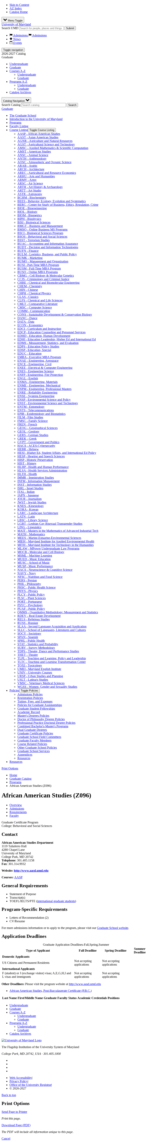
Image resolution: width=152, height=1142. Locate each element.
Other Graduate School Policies (37, 747)
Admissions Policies (30, 694)
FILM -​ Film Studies (30, 417)
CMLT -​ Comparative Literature (37, 304)
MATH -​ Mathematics (31, 534)
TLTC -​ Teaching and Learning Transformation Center (51, 662)
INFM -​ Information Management (38, 481)
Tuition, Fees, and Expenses (34, 701)
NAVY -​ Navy (26, 573)
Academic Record (28, 712)
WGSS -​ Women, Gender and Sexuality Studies (47, 686)
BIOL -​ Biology (27, 211)
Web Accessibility (21, 1077)
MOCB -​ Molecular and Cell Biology (40, 552)
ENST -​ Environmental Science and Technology (47, 403)
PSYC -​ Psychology (30, 605)
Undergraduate (19, 64)
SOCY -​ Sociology (29, 633)
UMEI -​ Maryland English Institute (39, 669)
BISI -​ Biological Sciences (33, 222)
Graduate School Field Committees (39, 737)
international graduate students (56, 901)
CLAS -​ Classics (27, 296)
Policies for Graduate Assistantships (39, 705)
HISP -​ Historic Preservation (35, 460)
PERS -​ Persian (27, 580)
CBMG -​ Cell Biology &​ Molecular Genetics (45, 275)
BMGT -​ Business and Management (40, 226)
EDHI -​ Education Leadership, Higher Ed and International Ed (56, 339)
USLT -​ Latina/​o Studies (32, 679)
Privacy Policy (19, 1081)
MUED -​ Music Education (34, 559)
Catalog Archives (20, 92)
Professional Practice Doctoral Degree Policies (46, 722)
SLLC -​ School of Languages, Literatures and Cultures (51, 630)
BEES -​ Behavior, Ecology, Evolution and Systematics (51, 201)
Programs (15, 122)
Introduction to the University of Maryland (36, 119)
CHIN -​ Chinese (27, 289)
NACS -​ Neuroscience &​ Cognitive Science (44, 569)
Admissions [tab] (17, 808)
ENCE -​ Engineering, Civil (34, 364)
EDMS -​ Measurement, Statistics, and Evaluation (48, 343)
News (16, 39)
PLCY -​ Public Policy (31, 594)
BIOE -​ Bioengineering (32, 208)
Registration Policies (30, 698)
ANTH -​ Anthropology (32, 158)
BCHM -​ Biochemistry (31, 197)
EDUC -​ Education (29, 353)
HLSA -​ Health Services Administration (42, 470)
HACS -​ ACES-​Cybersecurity (36, 445)
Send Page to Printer (14, 1111)
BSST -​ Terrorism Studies (33, 240)
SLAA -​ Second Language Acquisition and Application (51, 626)
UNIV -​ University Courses (34, 672)
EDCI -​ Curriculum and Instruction (39, 328)
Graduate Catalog (20, 778)
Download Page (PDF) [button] (16, 1125)
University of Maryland (16, 24)
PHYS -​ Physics (27, 591)
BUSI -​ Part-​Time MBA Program (38, 265)
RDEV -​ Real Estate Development (39, 615)
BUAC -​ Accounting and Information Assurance (47, 243)
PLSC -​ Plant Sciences (31, 598)
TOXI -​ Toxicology (29, 665)
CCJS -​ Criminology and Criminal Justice (43, 279)
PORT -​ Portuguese (29, 601)
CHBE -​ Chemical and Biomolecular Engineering (48, 282)
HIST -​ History (26, 463)
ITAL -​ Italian (26, 491)
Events (17, 42)
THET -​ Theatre (27, 654)
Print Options (10, 768)
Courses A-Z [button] (18, 71)
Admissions (20, 35)
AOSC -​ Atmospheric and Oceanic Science (44, 162)
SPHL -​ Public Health (31, 640)
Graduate (15, 67)
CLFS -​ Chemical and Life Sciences (40, 300)
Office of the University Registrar (30, 1084)
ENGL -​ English (27, 378)
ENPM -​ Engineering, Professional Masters (44, 389)
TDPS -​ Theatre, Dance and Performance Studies (48, 651)
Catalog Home (19, 12)
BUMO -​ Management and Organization (42, 261)
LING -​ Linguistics (29, 527)
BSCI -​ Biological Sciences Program (40, 233)
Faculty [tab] (14, 815)
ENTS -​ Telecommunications (35, 410)
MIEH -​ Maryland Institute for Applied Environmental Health (55, 541)
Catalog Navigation (14, 100)
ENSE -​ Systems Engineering (35, 396)
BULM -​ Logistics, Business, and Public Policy (47, 254)
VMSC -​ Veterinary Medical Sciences (41, 683)
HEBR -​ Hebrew (28, 449)
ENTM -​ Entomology (31, 406)
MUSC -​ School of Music (33, 562)
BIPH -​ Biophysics (29, 219)
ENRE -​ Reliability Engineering (37, 392)
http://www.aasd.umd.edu (31, 870)
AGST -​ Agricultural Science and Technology (46, 144)
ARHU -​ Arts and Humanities (36, 176)
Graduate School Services (33, 751)
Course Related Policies (32, 744)
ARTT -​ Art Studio (29, 190)
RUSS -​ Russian (27, 623)
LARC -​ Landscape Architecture (37, 513)
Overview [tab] (16, 805)
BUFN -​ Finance (28, 250)
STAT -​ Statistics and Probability (37, 644)
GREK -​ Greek (27, 438)
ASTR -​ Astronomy (29, 194)
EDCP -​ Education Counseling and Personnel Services (51, 332)
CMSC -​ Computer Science (34, 307)
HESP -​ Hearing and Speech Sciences (41, 456)
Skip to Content (19, 4)
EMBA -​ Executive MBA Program (39, 357)
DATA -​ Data (25, 321)
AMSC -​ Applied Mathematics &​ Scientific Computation (52, 148)
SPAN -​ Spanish (27, 637)
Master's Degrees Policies (33, 715)
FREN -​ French (27, 424)
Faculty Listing (19, 126)
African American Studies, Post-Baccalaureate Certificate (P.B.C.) (51, 990)
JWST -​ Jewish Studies (31, 502)
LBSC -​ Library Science (32, 520)
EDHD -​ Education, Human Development (43, 335)
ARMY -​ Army (27, 180)
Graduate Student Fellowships (36, 708)
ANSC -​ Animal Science (32, 155)
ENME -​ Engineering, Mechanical (38, 385)
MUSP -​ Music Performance (35, 566)
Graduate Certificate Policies (35, 733)
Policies (14, 690)
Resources (23, 758)
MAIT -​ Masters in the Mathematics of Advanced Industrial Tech (57, 530)
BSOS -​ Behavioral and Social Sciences (42, 236)
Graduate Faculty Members (34, 740)
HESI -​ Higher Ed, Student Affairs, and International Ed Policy (56, 452)
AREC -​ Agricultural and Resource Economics (46, 172)
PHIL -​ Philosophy (29, 584)
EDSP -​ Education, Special (34, 350)
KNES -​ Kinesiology (30, 506)
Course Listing (19, 130)
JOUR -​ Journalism (29, 499)
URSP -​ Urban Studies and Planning (40, 676)
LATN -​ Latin (26, 516)
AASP (18, 877)
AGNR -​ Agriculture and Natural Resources (44, 141)
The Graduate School (23, 115)
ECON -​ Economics (30, 325)
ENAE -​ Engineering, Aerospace (38, 360)
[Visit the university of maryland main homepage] (22, 1040)
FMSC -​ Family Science (32, 421)
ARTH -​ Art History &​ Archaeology (40, 187)
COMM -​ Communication (33, 311)
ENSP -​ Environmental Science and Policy (44, 399)
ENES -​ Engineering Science (35, 371)
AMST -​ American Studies (34, 151)
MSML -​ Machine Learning (34, 555)
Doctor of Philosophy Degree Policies (41, 719)
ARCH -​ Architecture (30, 169)
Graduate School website (112, 928)
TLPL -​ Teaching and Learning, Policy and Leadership (51, 658)
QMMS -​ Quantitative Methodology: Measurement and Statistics (57, 612)
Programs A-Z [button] (18, 81)
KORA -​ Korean (27, 509)
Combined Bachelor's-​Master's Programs (42, 726)
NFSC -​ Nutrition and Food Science (40, 576)
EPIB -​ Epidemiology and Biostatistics (41, 413)
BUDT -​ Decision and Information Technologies (47, 247)
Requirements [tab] (18, 812)
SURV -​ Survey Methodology (36, 647)
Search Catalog (11, 105)
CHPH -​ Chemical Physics (34, 293)
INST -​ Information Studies (34, 484)
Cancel (6, 1138)
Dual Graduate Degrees (32, 729)
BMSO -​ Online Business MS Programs (42, 229)
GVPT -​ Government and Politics (38, 442)
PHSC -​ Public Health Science (36, 587)
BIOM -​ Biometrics (29, 215)
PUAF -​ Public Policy (31, 608)
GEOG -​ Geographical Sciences (37, 428)
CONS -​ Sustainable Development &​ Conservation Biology (54, 314)
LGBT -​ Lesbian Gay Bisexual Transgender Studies (49, 523)
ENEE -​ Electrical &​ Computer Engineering (44, 367)
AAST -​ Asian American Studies (37, 137)
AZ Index (16, 8)
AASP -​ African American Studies (38, 133)
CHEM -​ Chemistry (29, 286)
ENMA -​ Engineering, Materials (37, 382)
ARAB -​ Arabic (27, 165)
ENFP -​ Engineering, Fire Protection (40, 374)
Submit (70, 28)
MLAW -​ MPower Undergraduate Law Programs (48, 548)
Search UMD (10, 28)
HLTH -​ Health (27, 474)
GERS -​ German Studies (32, 435)
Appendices (24, 754)
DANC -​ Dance (27, 318)
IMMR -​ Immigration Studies (35, 477)
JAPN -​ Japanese (28, 495)
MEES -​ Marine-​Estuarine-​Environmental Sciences (49, 537)
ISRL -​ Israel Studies (30, 488)
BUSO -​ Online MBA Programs (37, 272)
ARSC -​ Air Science (30, 183)
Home (13, 775)
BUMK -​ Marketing (30, 258)
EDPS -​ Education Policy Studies (38, 346)
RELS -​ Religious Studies (33, 619)
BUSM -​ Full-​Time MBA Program (39, 268)
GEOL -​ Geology (28, 431)
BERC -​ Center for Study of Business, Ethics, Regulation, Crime (57, 204)
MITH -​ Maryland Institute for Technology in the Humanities (55, 545)
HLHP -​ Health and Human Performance (43, 467)
